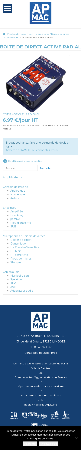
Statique (15, 262)
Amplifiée (16, 211)
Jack (13, 287)
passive (15, 219)
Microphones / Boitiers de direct (24, 236)
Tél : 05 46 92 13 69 (40, 347)
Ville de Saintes (40, 368)
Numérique (17, 194)
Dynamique (18, 243)
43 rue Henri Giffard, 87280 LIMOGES (40, 341)
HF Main (15, 251)
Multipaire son (19, 275)
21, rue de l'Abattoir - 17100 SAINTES (40, 336)
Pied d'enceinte (20, 222)
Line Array (16, 215)
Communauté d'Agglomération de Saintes (40, 377)
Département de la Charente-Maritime (40, 386)
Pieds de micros (20, 258)
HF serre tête (19, 255)
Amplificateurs (12, 177)
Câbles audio (11, 272)
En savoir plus (48, 443)
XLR (13, 283)
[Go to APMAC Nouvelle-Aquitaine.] (4, 33)
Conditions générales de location (25, 161)
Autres (14, 198)
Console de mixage (15, 187)
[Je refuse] (76, 438)
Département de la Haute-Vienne (40, 395)
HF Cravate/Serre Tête (25, 247)
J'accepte (30, 443)
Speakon (16, 279)
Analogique (17, 190)
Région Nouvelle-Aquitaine (40, 404)
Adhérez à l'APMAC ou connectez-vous (31, 150)
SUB (13, 226)
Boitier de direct (20, 240)
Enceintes (9, 207)
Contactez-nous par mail (40, 352)
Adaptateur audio (21, 290)
